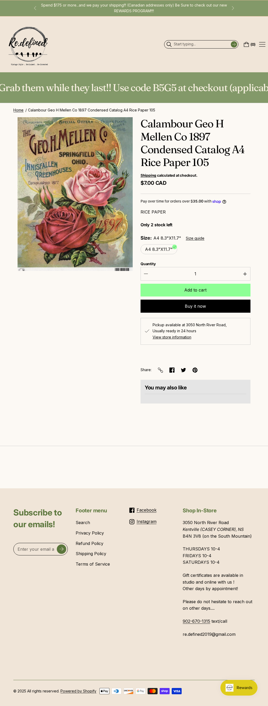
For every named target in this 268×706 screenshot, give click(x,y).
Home (18, 110)
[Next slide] (233, 8)
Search (83, 522)
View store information (172, 337)
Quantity (148, 264)
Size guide (195, 238)
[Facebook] (172, 370)
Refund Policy (89, 543)
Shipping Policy (91, 553)
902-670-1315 (196, 621)
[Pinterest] (195, 370)
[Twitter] (183, 370)
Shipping (148, 175)
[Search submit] (234, 44)
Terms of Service (93, 564)
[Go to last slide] (35, 8)
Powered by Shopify (78, 691)
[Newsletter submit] (61, 549)
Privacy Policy (90, 533)
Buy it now (195, 306)
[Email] (160, 370)
